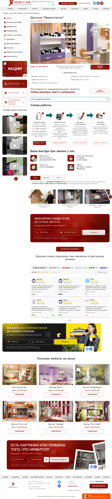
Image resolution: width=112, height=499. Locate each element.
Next (15, 178)
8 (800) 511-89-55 (84, 3)
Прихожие (11, 39)
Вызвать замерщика (60, 142)
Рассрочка (74, 8)
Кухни (9, 18)
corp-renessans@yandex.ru (97, 489)
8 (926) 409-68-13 (84, 5)
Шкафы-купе (11, 26)
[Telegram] (94, 3)
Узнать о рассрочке (80, 142)
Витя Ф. (92, 300)
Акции (86, 8)
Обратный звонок (98, 486)
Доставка (47, 178)
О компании (22, 8)
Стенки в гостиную (14, 35)
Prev (15, 114)
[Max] (98, 3)
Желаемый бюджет (70, 232)
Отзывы (95, 8)
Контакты (106, 8)
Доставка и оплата (49, 8)
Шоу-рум (63, 8)
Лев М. (92, 279)
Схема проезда (73, 486)
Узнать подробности (100, 91)
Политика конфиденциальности (46, 496)
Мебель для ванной (14, 52)
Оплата (58, 178)
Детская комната (16, 13)
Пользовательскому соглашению (60, 238)
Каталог (34, 8)
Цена (35, 178)
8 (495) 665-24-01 (84, 1)
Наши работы (12, 56)
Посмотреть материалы (70, 249)
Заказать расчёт (100, 67)
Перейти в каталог (100, 142)
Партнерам (88, 477)
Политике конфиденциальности (44, 238)
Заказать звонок (67, 3)
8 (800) (96, 481)
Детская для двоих (32, 13)
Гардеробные (12, 31)
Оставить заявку (39, 143)
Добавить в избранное (74, 490)
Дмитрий (66, 279)
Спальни (10, 48)
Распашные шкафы (14, 22)
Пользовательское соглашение (66, 496)
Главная (10, 8)
